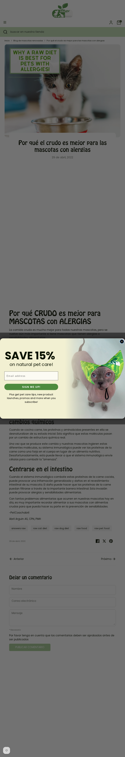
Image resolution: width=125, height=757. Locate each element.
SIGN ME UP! (31, 387)
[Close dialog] (122, 341)
